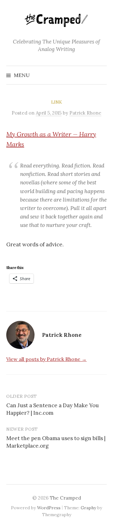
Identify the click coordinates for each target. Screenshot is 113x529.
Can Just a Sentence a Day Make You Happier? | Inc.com (52, 409)
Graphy (88, 508)
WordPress (49, 508)
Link (56, 102)
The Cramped (65, 498)
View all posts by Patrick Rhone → (46, 359)
